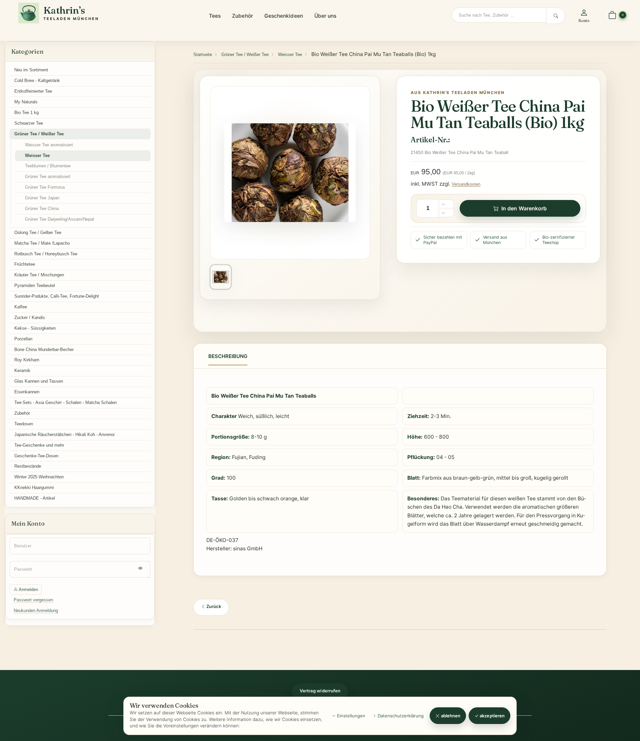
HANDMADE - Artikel (34, 498)
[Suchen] (555, 15)
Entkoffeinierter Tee (33, 91)
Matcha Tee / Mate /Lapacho (42, 243)
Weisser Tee (37, 155)
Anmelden (28, 589)
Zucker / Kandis (29, 317)
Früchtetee (24, 264)
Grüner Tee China (42, 208)
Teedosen (23, 423)
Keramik (22, 370)
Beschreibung (227, 356)
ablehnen (450, 715)
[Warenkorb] (612, 15)
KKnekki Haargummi (34, 487)
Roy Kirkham (26, 359)
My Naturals (26, 101)
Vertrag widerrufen (320, 690)
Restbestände (27, 466)
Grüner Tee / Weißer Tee (39, 133)
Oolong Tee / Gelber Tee (37, 232)
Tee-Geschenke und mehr (39, 445)
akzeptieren (492, 715)
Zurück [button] (213, 606)
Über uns (325, 16)
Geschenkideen (283, 16)
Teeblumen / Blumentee (48, 165)
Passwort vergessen (33, 599)
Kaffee (20, 306)
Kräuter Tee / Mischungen (39, 274)
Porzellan (23, 338)
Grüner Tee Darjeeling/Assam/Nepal (59, 219)
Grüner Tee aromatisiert (47, 176)
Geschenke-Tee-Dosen (36, 455)
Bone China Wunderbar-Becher (44, 349)
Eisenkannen (26, 391)
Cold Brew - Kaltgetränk (37, 80)
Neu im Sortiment (31, 69)
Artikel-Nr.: (430, 139)
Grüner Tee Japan (42, 197)
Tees (215, 16)
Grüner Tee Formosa (45, 187)
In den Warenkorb (524, 208)
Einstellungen (350, 715)
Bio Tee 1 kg (26, 112)
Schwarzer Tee (28, 123)
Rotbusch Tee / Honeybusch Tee (45, 253)
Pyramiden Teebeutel (34, 285)
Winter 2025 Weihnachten (39, 476)
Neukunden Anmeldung (36, 610)
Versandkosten (466, 184)
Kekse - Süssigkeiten (35, 328)
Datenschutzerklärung (400, 715)
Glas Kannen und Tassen (38, 381)
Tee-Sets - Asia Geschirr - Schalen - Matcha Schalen (65, 402)
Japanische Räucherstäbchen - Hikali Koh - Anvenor (64, 434)
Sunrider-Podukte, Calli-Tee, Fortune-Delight (56, 296)
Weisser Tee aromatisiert (49, 144)
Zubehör (242, 16)
